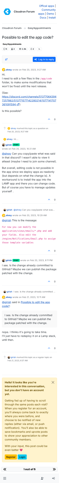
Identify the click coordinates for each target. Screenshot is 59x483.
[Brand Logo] (7, 12)
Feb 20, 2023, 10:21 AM (24, 148)
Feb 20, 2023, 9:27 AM (34, 69)
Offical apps (46, 5)
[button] (4, 478)
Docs (43, 17)
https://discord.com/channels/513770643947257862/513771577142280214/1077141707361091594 (29, 100)
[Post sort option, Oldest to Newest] (6, 59)
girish (9, 145)
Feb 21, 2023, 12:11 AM (33, 297)
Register (10, 457)
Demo (50, 13)
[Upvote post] (49, 119)
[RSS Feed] (39, 49)
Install (52, 17)
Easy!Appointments (12, 44)
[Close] (53, 382)
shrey (9, 69)
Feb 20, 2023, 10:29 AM (34, 215)
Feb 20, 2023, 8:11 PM (41, 260)
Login (22, 457)
